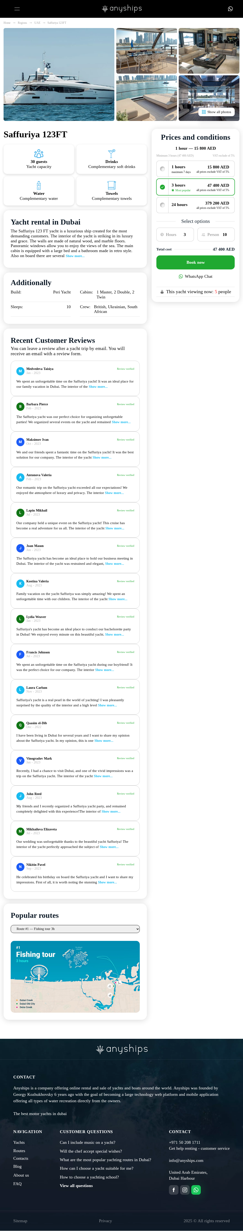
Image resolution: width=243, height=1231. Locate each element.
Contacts (20, 1158)
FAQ (17, 1183)
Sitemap (20, 1220)
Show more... (75, 256)
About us (21, 1175)
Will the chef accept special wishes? (91, 1151)
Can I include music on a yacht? (87, 1142)
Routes (19, 1150)
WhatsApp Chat (198, 276)
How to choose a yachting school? (89, 1177)
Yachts (19, 1142)
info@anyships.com (186, 1160)
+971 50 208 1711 (184, 1142)
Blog (17, 1166)
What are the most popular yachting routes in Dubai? (105, 1159)
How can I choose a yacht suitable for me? (96, 1168)
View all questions (76, 1185)
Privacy (105, 1220)
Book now (196, 262)
